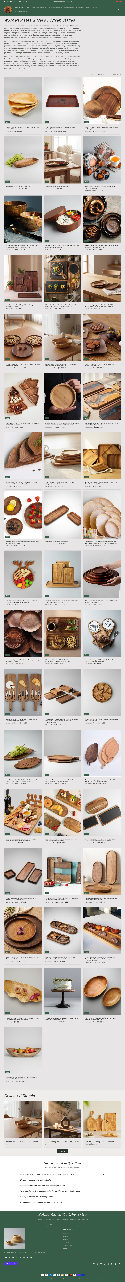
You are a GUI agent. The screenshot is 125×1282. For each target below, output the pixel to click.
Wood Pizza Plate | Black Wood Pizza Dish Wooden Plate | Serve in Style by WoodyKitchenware (61, 305)
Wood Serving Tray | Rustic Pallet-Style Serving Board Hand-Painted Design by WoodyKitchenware (22, 780)
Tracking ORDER (68, 1245)
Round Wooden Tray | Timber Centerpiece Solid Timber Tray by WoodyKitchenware (23, 958)
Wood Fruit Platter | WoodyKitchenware (18, 186)
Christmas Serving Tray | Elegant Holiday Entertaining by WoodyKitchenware (22, 423)
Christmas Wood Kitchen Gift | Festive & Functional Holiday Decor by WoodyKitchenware (21, 601)
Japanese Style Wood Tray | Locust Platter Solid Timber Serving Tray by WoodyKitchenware (60, 958)
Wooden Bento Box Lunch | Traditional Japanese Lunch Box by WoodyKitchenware (62, 246)
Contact (65, 1236)
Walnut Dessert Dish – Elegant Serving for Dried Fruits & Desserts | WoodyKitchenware (101, 246)
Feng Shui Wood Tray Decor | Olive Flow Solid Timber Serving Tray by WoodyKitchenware (22, 1018)
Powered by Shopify (42, 1278)
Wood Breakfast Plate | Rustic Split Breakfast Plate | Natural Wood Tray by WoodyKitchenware (61, 660)
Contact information (90, 1278)
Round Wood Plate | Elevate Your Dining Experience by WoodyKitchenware (23, 364)
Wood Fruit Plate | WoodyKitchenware (57, 186)
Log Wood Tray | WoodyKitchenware (56, 541)
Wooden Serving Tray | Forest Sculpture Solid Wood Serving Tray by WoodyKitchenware (101, 780)
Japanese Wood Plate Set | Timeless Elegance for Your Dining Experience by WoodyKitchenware (23, 246)
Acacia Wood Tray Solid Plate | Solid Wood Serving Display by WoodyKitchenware (100, 660)
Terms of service (69, 1278)
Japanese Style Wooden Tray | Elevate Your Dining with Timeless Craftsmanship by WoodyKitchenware (101, 542)
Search (65, 1233)
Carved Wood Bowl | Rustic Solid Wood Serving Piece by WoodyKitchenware (22, 128)
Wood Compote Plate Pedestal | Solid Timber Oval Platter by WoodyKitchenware (100, 1018)
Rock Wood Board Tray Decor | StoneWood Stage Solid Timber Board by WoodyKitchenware (100, 839)
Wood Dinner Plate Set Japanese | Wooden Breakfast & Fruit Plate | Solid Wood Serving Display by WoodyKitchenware (62, 720)
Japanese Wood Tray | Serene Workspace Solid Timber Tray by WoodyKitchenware (102, 898)
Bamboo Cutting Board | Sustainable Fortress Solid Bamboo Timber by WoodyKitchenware (21, 839)
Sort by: (93, 74)
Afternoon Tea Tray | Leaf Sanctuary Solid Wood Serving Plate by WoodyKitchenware (60, 780)
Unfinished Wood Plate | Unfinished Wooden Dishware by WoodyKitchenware (101, 128)
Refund (65, 1239)
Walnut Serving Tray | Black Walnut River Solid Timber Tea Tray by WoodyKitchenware (61, 898)
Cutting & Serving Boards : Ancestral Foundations (100, 1143)
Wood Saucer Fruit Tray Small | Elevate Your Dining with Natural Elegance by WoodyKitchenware (22, 483)
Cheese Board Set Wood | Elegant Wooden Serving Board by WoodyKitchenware (22, 719)
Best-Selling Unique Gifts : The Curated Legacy (62, 1143)
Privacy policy (51, 1278)
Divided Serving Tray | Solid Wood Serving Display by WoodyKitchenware (101, 719)
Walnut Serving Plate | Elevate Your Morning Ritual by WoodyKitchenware (22, 660)
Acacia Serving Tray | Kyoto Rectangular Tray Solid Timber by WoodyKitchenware (61, 839)
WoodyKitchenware (31, 1278)
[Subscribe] (76, 1225)
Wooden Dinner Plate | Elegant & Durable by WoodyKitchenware (19, 305)
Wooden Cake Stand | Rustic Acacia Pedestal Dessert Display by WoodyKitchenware (61, 1018)
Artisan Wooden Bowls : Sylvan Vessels (22, 1142)
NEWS (65, 1248)
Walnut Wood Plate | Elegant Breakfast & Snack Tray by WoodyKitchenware (101, 364)
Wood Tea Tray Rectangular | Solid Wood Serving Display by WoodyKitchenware (60, 128)
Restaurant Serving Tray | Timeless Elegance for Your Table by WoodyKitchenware (61, 601)
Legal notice (100, 1278)
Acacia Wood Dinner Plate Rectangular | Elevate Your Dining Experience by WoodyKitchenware (101, 483)
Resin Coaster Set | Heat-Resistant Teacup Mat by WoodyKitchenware (100, 187)
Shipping (66, 1242)
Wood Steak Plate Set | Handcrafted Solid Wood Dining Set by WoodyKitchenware (60, 483)
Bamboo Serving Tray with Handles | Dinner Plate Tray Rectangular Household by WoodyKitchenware (62, 423)
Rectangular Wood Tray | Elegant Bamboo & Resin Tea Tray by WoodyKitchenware (101, 423)
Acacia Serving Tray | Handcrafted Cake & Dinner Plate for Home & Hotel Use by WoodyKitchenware (102, 305)
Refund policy (60, 1278)
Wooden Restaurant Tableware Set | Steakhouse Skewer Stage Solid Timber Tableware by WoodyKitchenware (100, 959)
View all (62, 1151)
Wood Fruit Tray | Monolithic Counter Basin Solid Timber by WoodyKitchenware (21, 898)
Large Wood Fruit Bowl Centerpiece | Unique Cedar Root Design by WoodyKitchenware (61, 364)
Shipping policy (79, 1278)
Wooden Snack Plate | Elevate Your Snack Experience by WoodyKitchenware (22, 542)
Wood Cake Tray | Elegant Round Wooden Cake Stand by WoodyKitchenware (101, 601)
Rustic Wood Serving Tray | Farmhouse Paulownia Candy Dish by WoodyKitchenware (21, 1077)
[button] (112, 9)
